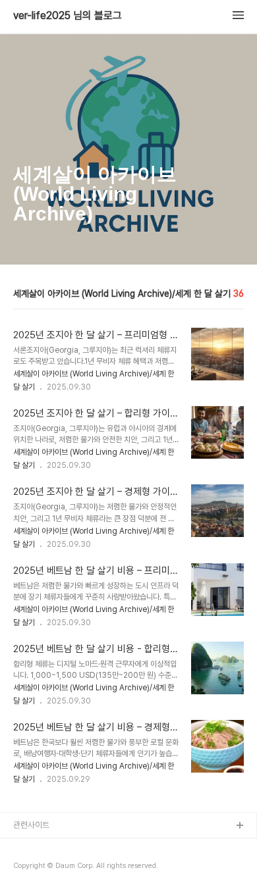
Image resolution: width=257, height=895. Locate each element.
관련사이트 (31, 825)
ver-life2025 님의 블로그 (67, 16)
